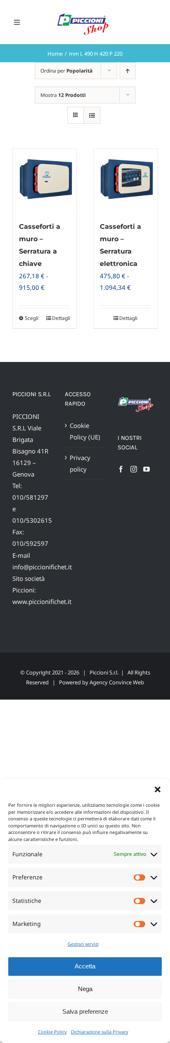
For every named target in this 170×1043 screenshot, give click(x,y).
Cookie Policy (52, 1032)
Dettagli (61, 318)
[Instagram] (133, 469)
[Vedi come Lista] (92, 115)
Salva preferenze (85, 1011)
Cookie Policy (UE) (85, 431)
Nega (85, 988)
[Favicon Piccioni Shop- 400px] (86, 14)
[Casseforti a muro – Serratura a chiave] (44, 180)
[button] (157, 789)
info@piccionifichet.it (42, 567)
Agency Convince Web (117, 682)
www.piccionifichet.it (41, 601)
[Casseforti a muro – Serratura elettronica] (125, 180)
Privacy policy (80, 463)
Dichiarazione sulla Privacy (99, 1032)
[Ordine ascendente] (128, 70)
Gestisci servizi (83, 944)
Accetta (85, 966)
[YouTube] (146, 469)
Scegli (31, 318)
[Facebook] (121, 469)
